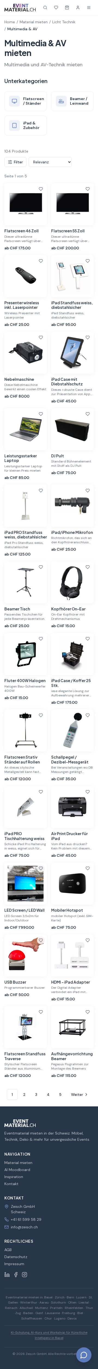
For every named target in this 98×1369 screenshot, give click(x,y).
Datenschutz (15, 1256)
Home (9, 21)
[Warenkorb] (67, 7)
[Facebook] (16, 1274)
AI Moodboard (17, 1169)
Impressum (14, 1263)
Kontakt (11, 1183)
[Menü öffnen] (89, 7)
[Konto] (78, 7)
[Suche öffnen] (45, 7)
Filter (18, 162)
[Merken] (41, 189)
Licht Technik (63, 21)
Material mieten (34, 21)
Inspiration (13, 1176)
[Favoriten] (56, 7)
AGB (8, 1249)
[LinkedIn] (7, 1274)
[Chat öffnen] (83, 1355)
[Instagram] (24, 1274)
